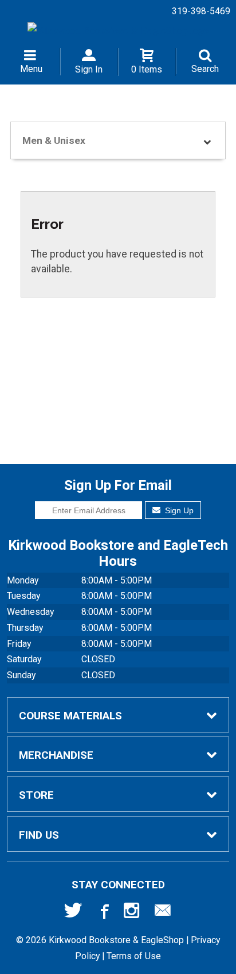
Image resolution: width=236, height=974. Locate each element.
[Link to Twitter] (73, 913)
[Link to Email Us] (163, 913)
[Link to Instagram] (133, 913)
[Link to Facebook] (103, 913)
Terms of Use (134, 956)
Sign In (89, 69)
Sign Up (178, 510)
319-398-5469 (201, 11)
